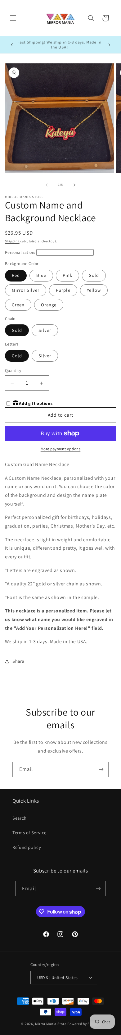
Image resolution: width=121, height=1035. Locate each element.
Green (18, 305)
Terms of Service (29, 833)
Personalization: (20, 252)
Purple (63, 290)
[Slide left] (46, 185)
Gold (94, 275)
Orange (48, 305)
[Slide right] (74, 185)
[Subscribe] (101, 769)
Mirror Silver (26, 290)
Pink (67, 275)
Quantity (13, 370)
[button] (13, 18)
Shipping (12, 241)
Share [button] (18, 661)
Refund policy (26, 847)
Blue (41, 275)
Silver (44, 330)
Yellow (94, 290)
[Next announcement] (109, 45)
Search (19, 818)
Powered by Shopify (83, 1023)
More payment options (61, 448)
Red (16, 275)
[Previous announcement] (12, 45)
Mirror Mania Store (50, 1023)
